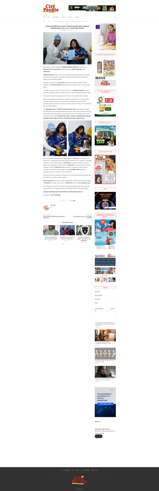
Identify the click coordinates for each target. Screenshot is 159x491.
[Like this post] (69, 200)
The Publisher (99, 295)
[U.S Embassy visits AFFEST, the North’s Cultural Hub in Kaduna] (67, 230)
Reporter (65, 30)
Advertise (77, 17)
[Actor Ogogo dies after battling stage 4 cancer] (51, 230)
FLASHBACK (70, 17)
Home (44, 17)
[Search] (115, 17)
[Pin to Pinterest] (73, 200)
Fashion (63, 17)
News (48, 17)
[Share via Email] (74, 200)
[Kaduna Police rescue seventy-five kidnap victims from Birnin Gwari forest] (84, 230)
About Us (97, 291)
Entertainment (55, 17)
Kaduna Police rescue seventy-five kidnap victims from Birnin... (84, 239)
